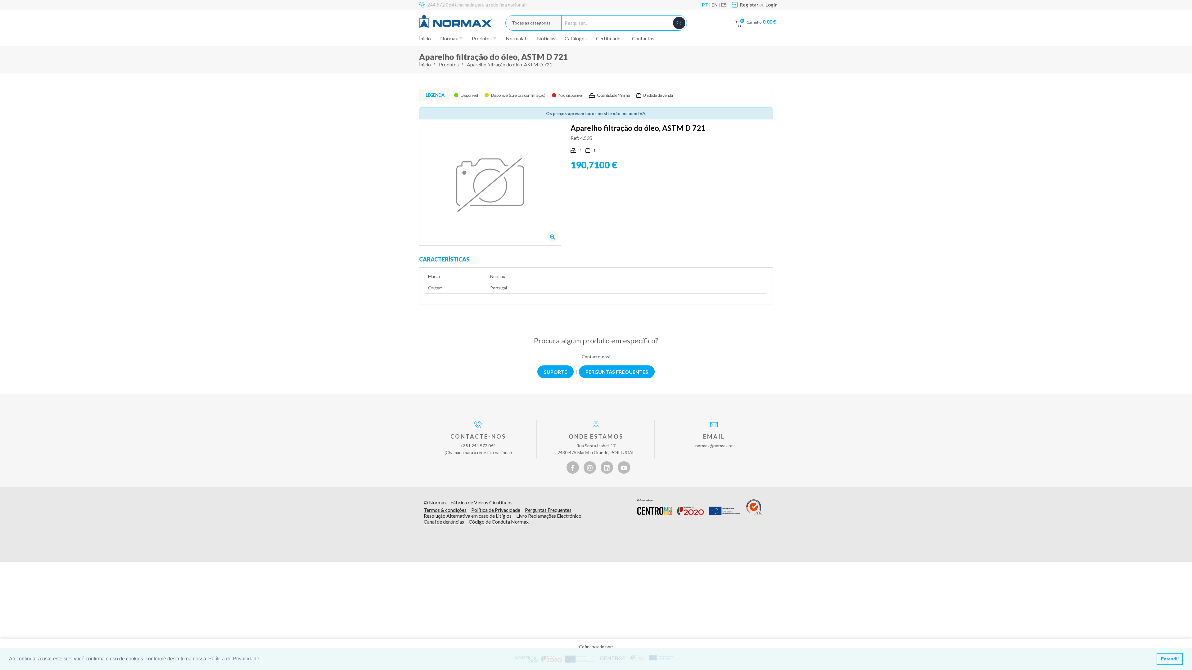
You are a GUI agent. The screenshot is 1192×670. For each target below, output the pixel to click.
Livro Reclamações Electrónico (548, 516)
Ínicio (425, 38)
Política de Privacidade (495, 510)
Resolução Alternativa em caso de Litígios (468, 516)
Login (771, 4)
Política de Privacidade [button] (233, 658)
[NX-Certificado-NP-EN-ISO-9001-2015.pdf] (754, 507)
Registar (749, 4)
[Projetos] (688, 507)
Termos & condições (445, 510)
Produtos (449, 64)
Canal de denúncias (444, 522)
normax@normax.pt (714, 445)
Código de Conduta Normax (499, 522)
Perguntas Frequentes (548, 510)
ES (723, 4)
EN (714, 4)
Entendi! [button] (1170, 658)
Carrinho (761, 22)
